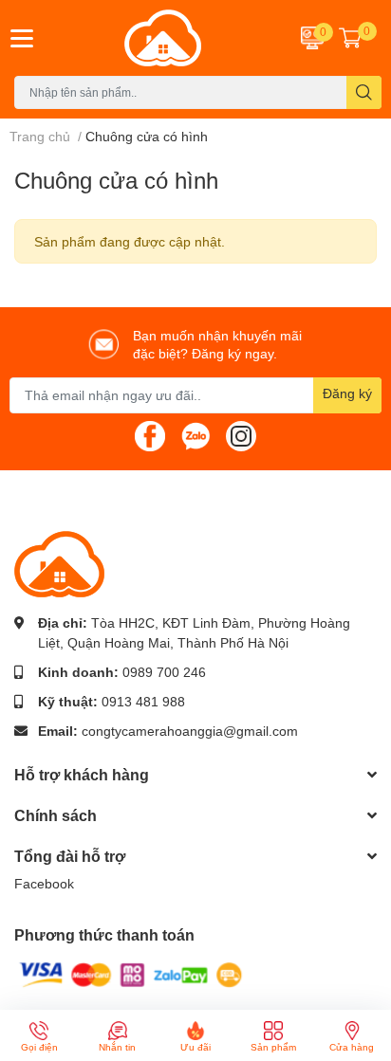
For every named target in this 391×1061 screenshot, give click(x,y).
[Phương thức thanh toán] (131, 973)
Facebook (44, 883)
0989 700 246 (164, 672)
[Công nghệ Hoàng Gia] (163, 37)
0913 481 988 (143, 701)
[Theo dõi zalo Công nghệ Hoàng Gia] (195, 435)
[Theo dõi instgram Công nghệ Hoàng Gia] (241, 435)
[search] (364, 92)
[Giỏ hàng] (350, 38)
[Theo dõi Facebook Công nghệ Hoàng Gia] (150, 435)
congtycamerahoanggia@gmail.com (190, 731)
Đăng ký (347, 393)
